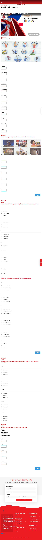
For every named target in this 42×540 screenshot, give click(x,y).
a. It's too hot (5, 332)
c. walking (4, 273)
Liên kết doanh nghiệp (33, 529)
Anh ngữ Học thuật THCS (34, 519)
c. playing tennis (5, 238)
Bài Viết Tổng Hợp (4, 5)
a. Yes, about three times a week (8, 285)
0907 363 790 (7, 528)
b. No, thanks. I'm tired (6, 322)
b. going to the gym (6, 213)
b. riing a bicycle (5, 271)
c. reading (4, 250)
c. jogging (4, 215)
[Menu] (1, 2)
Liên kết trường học (33, 528)
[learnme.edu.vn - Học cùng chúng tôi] (21, 2)
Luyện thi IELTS (32, 518)
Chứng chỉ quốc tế (19, 523)
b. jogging (4, 259)
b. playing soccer (6, 236)
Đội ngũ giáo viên (19, 524)
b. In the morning (6, 345)
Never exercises (5, 374)
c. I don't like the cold (6, 336)
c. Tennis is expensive (6, 313)
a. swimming (5, 211)
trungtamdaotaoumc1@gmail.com (10, 526)
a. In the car (5, 343)
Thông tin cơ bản (9, 486)
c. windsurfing (5, 261)
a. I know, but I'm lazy (6, 320)
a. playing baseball (6, 234)
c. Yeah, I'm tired (5, 290)
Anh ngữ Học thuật (33, 516)
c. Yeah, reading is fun (6, 324)
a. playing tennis (5, 245)
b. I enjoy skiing (5, 299)
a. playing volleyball (6, 222)
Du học (17, 531)
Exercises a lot (5, 370)
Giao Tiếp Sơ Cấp (19, 519)
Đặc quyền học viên (19, 521)
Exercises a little (5, 372)
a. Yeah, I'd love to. (6, 297)
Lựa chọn (8, 494)
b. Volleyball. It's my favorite (7, 311)
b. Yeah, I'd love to (6, 334)
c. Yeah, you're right (6, 301)
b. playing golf (5, 224)
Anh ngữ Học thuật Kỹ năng (34, 521)
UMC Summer (32, 523)
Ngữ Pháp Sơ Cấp (19, 518)
